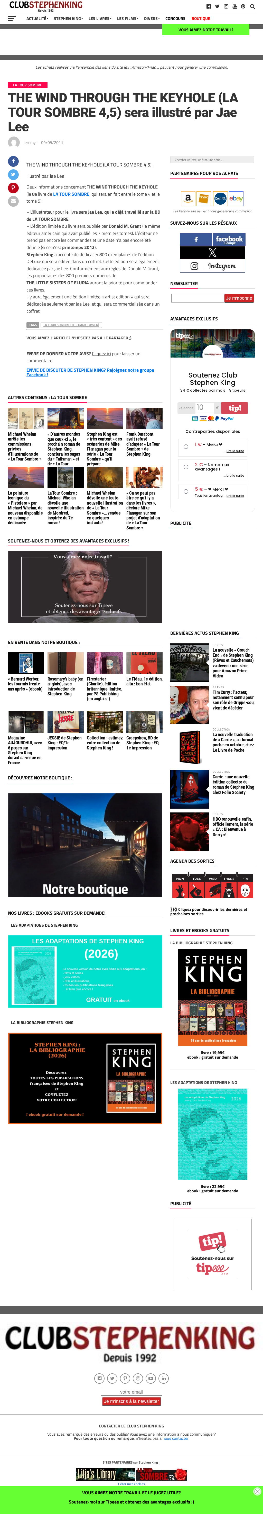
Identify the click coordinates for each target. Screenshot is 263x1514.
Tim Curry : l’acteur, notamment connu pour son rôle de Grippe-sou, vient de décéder (234, 700)
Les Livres (99, 18)
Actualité (36, 18)
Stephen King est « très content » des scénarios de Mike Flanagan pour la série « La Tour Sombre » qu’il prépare (104, 449)
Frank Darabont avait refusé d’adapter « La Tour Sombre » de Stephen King (142, 444)
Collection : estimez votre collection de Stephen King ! (105, 742)
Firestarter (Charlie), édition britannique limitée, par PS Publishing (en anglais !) (104, 688)
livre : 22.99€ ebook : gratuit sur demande (212, 1188)
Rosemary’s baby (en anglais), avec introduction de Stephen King (65, 686)
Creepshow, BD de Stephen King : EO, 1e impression (142, 742)
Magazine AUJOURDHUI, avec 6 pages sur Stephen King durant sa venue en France (25, 750)
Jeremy (29, 142)
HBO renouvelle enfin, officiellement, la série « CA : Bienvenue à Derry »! (233, 826)
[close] (257, 1491)
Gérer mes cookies (131, 1483)
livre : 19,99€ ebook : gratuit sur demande (212, 1054)
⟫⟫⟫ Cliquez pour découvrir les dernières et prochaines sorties (208, 911)
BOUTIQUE (201, 18)
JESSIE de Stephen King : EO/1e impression (65, 742)
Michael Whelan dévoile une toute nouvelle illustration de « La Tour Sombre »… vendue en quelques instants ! (105, 507)
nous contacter (176, 1438)
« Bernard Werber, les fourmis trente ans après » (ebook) (25, 684)
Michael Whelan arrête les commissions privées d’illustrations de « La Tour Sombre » (24, 447)
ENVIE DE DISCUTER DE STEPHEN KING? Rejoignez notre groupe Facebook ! (90, 372)
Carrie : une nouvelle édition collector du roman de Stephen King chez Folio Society (233, 784)
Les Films (126, 18)
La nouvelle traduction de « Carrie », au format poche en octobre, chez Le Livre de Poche (233, 742)
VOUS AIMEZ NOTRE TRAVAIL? (206, 30)
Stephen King (67, 18)
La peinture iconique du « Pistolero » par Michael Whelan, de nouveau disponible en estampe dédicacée (25, 507)
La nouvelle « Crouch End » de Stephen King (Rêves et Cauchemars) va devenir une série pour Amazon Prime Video (233, 662)
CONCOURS (175, 18)
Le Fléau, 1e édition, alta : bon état (144, 681)
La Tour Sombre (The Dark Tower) (71, 324)
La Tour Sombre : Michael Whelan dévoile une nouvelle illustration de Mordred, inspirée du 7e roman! (66, 507)
